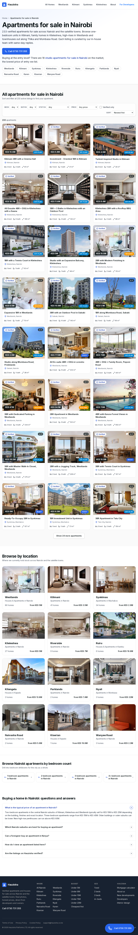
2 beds (97, 891)
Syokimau (87, 4)
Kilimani (76, 4)
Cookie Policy (35, 923)
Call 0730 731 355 (17, 51)
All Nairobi (41, 888)
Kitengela (89, 68)
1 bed (96, 888)
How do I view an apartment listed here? (68, 844)
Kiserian (38, 74)
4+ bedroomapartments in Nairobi (120, 777)
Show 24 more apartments (69, 536)
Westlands (63, 4)
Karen (26, 74)
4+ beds (98, 899)
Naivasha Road (11, 74)
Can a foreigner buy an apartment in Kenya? (68, 836)
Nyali (116, 68)
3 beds (97, 895)
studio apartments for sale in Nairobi (66, 57)
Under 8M (75, 891)
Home (4, 18)
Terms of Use (7, 923)
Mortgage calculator (126, 888)
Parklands (104, 68)
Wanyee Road (53, 74)
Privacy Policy (21, 923)
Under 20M (76, 903)
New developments (125, 895)
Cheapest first (77, 906)
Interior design (123, 903)
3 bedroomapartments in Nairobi (85, 777)
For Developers (127, 4)
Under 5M (75, 888)
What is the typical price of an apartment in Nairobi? (69, 807)
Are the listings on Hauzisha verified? (68, 853)
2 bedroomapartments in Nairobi (52, 777)
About (113, 4)
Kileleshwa (101, 4)
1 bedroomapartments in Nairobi (17, 777)
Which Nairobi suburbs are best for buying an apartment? (68, 827)
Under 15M (76, 899)
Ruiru (77, 68)
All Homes (50, 4)
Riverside (66, 68)
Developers (122, 899)
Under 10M (76, 895)
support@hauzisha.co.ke (53, 923)
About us (121, 891)
